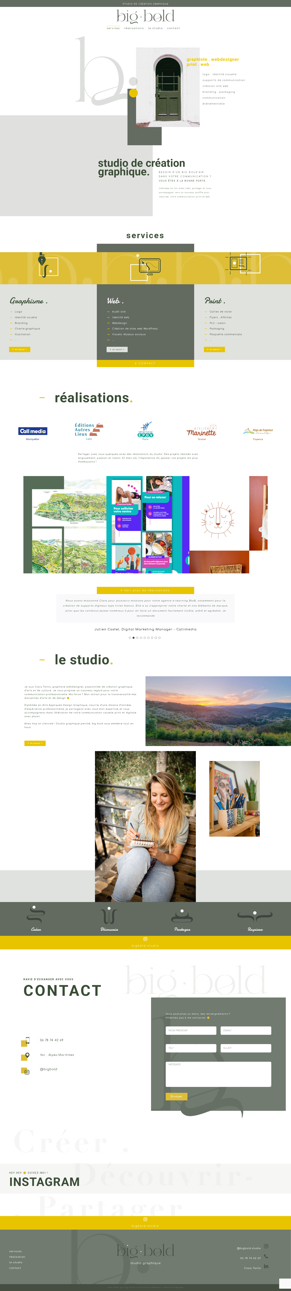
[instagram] (145, 934)
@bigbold (48, 1064)
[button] (7, 431)
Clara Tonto (252, 1263)
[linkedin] (266, 1261)
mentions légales (172, 1282)
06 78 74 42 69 (51, 1035)
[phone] (266, 1251)
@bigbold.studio (249, 1243)
